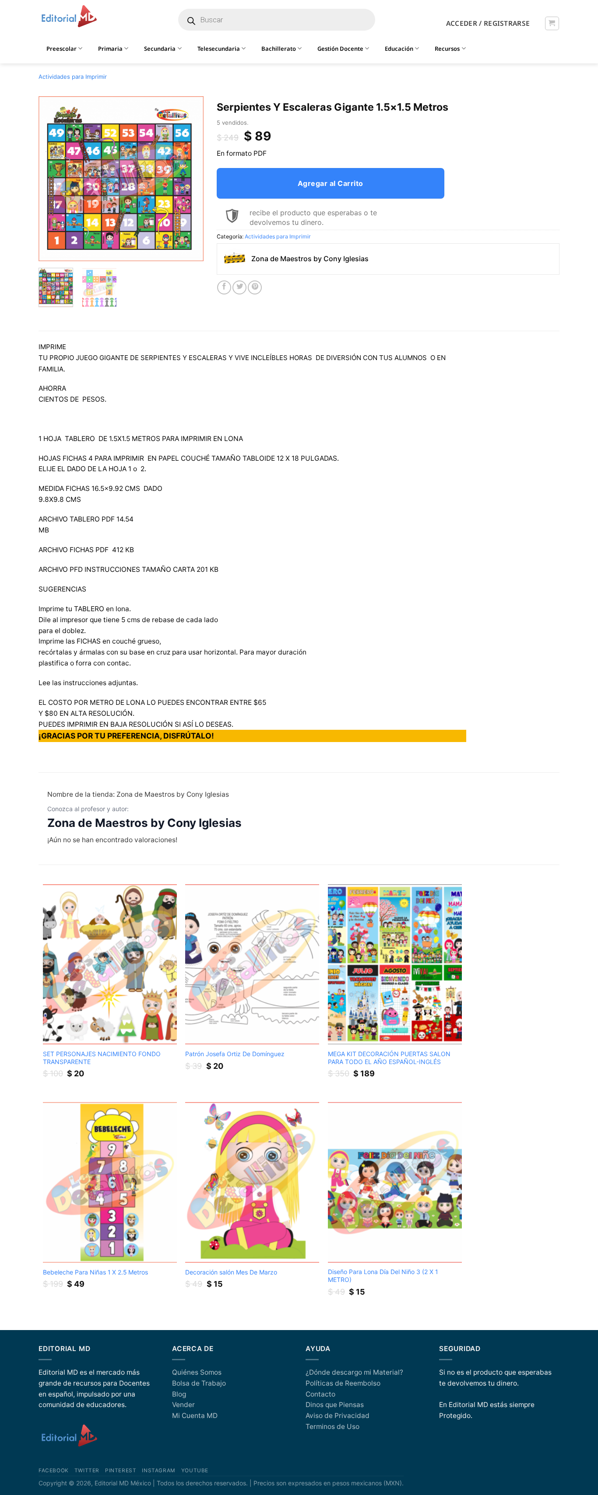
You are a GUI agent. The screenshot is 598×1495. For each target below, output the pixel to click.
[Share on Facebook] (224, 287)
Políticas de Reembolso (343, 1383)
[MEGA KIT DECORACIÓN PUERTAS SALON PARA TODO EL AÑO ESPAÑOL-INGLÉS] (395, 964)
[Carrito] (552, 23)
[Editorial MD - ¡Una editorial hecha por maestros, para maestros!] (69, 16)
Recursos (447, 49)
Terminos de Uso (332, 1426)
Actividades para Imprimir (73, 76)
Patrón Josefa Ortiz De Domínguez (235, 1053)
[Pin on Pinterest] (255, 287)
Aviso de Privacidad (337, 1415)
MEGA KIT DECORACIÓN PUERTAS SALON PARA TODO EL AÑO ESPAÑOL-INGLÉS (389, 1057)
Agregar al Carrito (330, 183)
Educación (399, 49)
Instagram (158, 1470)
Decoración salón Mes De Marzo (231, 1272)
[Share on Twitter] (239, 287)
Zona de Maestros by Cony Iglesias (144, 823)
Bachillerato (278, 49)
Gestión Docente (340, 49)
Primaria (110, 49)
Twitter (86, 1470)
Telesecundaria (218, 49)
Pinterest (120, 1470)
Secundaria (160, 49)
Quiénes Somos (197, 1372)
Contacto (320, 1394)
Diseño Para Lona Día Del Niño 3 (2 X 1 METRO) (383, 1275)
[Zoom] (50, 251)
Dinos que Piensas (335, 1404)
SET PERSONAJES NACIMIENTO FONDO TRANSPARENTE (102, 1057)
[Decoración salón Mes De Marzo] (252, 1182)
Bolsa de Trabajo (199, 1383)
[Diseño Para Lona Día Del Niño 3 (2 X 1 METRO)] (395, 1182)
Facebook (54, 1470)
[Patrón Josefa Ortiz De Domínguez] (252, 964)
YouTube (194, 1470)
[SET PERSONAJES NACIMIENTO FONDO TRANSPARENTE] (110, 964)
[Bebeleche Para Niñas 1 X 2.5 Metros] (110, 1182)
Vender (183, 1404)
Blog (179, 1394)
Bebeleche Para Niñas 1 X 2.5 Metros (95, 1272)
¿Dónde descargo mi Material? (354, 1372)
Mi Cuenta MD (195, 1415)
